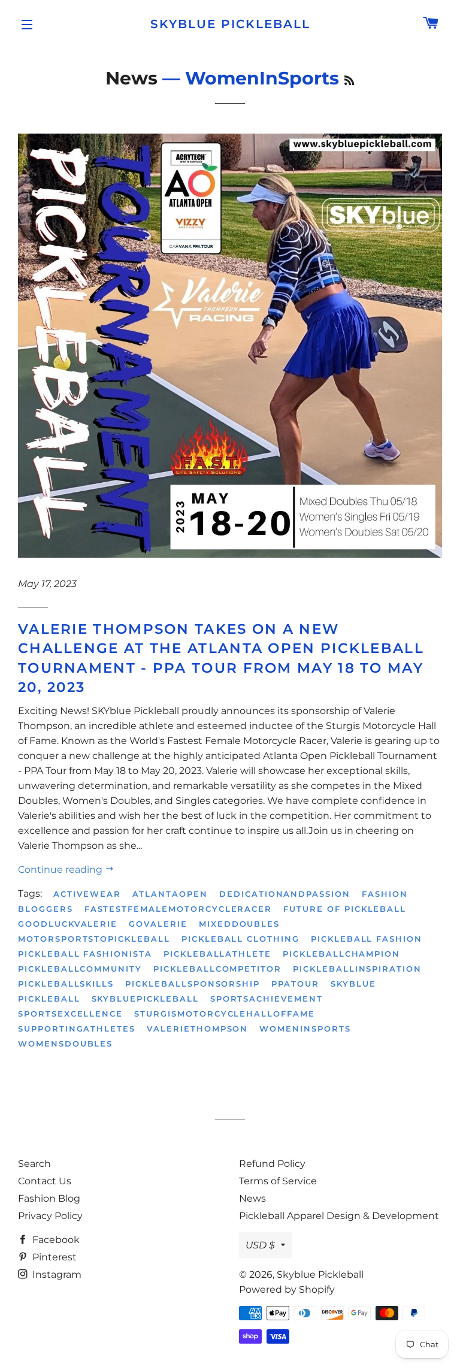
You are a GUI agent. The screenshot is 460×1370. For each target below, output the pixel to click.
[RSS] (349, 80)
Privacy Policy (50, 1215)
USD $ (260, 1245)
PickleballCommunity (80, 968)
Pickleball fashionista (85, 953)
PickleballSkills (66, 983)
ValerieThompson (197, 1028)
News (131, 78)
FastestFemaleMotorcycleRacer (178, 909)
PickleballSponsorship (192, 983)
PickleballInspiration (357, 968)
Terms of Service (278, 1181)
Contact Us (44, 1181)
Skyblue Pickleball (230, 24)
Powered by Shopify (287, 1289)
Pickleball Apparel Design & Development (339, 1215)
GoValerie (158, 924)
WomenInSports (304, 1028)
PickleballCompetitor (217, 968)
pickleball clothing (240, 938)
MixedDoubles (239, 924)
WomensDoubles (65, 1043)
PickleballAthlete (217, 953)
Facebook (55, 1239)
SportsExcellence (70, 1013)
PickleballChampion (341, 953)
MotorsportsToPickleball (94, 938)
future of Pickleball (344, 909)
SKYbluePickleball (145, 998)
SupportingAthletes (76, 1028)
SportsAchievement (266, 998)
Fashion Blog (49, 1198)
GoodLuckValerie (67, 924)
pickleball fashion (366, 938)
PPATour (295, 983)
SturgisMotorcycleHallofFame (224, 1013)
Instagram (55, 1274)
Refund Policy (272, 1163)
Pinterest (53, 1257)
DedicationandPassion (284, 894)
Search (34, 1163)
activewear (87, 894)
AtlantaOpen (170, 894)
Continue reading (61, 869)
